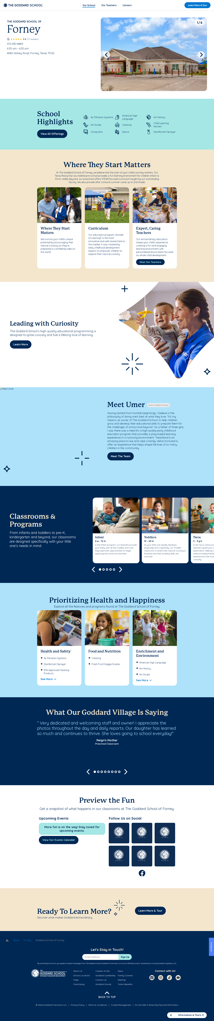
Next (201, 54)
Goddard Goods (103, 984)
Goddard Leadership (105, 975)
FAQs (76, 980)
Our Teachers (108, 5)
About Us (77, 971)
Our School (89, 5)
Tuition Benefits (125, 984)
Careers (127, 5)
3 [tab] (107, 569)
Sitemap (122, 980)
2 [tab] (103, 569)
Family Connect (125, 975)
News (120, 971)
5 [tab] (114, 569)
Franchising (78, 984)
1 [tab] (100, 569)
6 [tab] (112, 772)
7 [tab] (116, 772)
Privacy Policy (77, 1005)
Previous (106, 54)
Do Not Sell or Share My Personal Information (156, 1005)
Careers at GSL (102, 971)
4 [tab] (110, 569)
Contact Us (100, 980)
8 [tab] (119, 772)
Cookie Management (121, 1005)
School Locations (81, 975)
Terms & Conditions (97, 1005)
